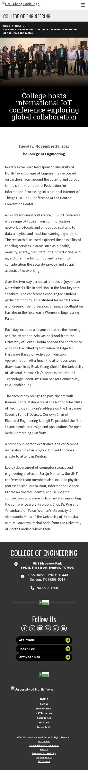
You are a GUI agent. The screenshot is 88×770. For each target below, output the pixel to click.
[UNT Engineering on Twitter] (32, 628)
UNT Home (44, 761)
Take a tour (27, 649)
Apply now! (27, 640)
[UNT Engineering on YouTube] (40, 628)
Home (6, 25)
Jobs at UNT (44, 722)
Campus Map (44, 717)
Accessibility (44, 727)
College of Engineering (26, 16)
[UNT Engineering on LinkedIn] (56, 628)
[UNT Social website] (64, 628)
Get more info (29, 657)
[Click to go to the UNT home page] (20, 5)
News (18, 25)
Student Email (44, 708)
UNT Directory (44, 713)
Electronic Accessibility (44, 753)
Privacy (44, 749)
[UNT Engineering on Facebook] (24, 628)
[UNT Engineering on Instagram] (48, 628)
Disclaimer (44, 741)
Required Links (44, 757)
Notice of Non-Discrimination (44, 745)
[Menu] (83, 5)
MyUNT (44, 699)
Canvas (44, 703)
